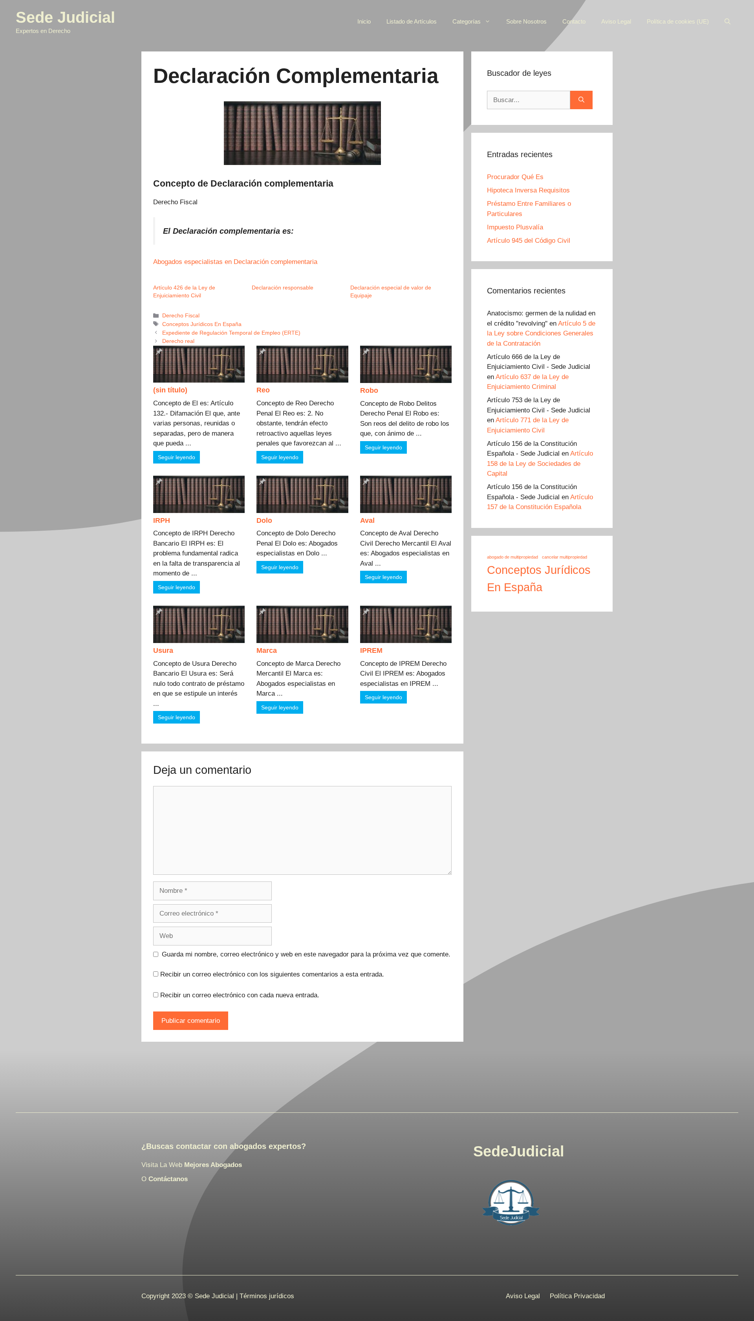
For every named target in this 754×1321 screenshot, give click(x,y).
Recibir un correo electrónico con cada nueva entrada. (239, 995)
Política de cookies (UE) (678, 21)
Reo (263, 390)
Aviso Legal (616, 21)
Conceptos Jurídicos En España (202, 324)
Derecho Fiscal (180, 315)
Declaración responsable (282, 287)
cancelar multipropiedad (564, 557)
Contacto (574, 21)
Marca (266, 650)
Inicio (364, 21)
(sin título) (170, 390)
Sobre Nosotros (526, 21)
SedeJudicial (518, 1151)
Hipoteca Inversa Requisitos (528, 190)
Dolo (264, 520)
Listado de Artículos (411, 21)
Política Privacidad (577, 1296)
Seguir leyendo (176, 457)
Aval (367, 520)
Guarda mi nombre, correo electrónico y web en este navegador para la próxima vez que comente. (306, 954)
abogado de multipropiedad (512, 557)
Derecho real (178, 341)
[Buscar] (581, 100)
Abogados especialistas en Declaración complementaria (235, 262)
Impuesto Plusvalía (515, 227)
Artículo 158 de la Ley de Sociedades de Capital (540, 463)
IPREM (371, 650)
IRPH (161, 520)
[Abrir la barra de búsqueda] (727, 21)
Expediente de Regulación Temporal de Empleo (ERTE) (231, 333)
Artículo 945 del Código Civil (528, 240)
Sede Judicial (65, 17)
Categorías (466, 21)
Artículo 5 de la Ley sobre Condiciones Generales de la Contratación (541, 333)
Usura (163, 650)
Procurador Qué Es (515, 177)
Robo (369, 390)
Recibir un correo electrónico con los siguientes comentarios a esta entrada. (272, 974)
